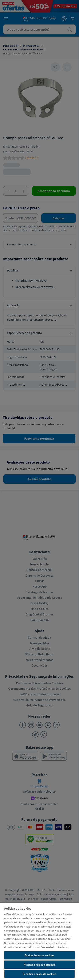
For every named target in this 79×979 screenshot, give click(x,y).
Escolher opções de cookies (39, 974)
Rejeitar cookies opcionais (39, 964)
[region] (39, 940)
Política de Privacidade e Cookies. (47, 947)
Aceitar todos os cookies (39, 955)
